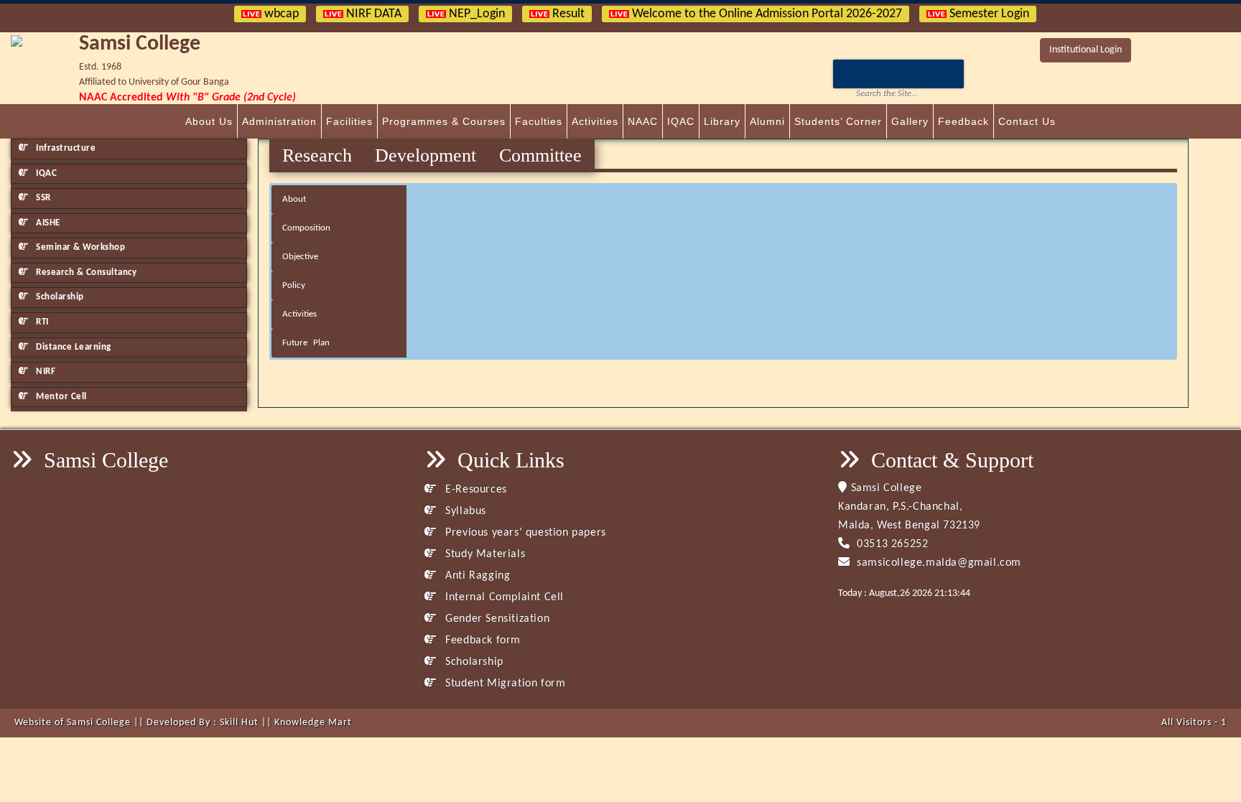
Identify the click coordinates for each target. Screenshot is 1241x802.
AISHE (47, 223)
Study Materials (483, 554)
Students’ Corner (838, 121)
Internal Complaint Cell (503, 597)
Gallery (910, 121)
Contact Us (1027, 121)
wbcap (280, 14)
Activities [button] (299, 314)
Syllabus (464, 511)
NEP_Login (475, 14)
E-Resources (474, 489)
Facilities (349, 121)
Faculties (538, 121)
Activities (595, 121)
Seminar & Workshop (80, 247)
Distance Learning (72, 347)
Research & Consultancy (85, 272)
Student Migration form (503, 683)
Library (722, 121)
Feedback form (481, 640)
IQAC (680, 121)
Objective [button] (300, 256)
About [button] (294, 199)
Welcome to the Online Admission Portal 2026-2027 (765, 14)
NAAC (643, 121)
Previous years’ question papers (524, 532)
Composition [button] (306, 228)
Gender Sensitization (495, 619)
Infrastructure (65, 148)
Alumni (767, 121)
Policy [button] (293, 285)
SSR (42, 197)
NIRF (45, 371)
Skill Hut (239, 722)
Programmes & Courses (444, 121)
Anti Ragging (476, 576)
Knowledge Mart (313, 722)
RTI (41, 322)
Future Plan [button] (306, 343)
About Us (209, 121)
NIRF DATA (372, 14)
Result (567, 14)
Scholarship (59, 297)
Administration (279, 121)
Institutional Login (1085, 50)
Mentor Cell (60, 396)
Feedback (963, 121)
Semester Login (988, 14)
